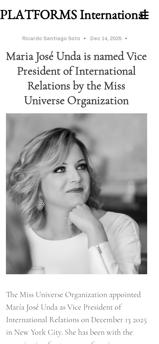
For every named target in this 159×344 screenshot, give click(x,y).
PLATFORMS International (73, 14)
